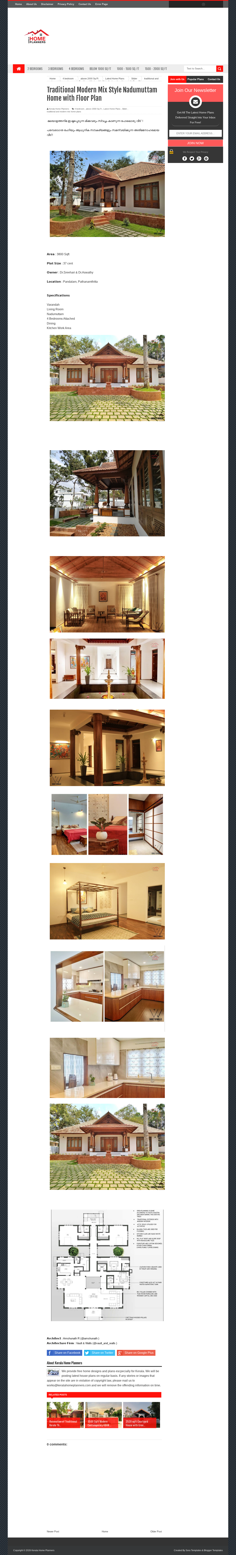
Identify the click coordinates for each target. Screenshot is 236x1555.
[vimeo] (188, 4)
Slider (124, 109)
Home (18, 4)
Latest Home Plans (111, 109)
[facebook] (172, 4)
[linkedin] (211, 4)
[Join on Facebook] (184, 158)
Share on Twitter (102, 1352)
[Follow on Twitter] (192, 158)
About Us (31, 4)
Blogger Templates (213, 1550)
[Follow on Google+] (199, 158)
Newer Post (53, 1531)
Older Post (156, 1531)
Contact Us (85, 4)
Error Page (101, 4)
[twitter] (180, 4)
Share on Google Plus (139, 1352)
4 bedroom (79, 109)
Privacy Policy (66, 4)
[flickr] (195, 4)
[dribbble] (203, 4)
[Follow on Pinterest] (206, 158)
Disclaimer (47, 4)
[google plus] (219, 4)
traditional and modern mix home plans (64, 111)
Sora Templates (193, 1550)
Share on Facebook (67, 1352)
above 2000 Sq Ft (94, 109)
